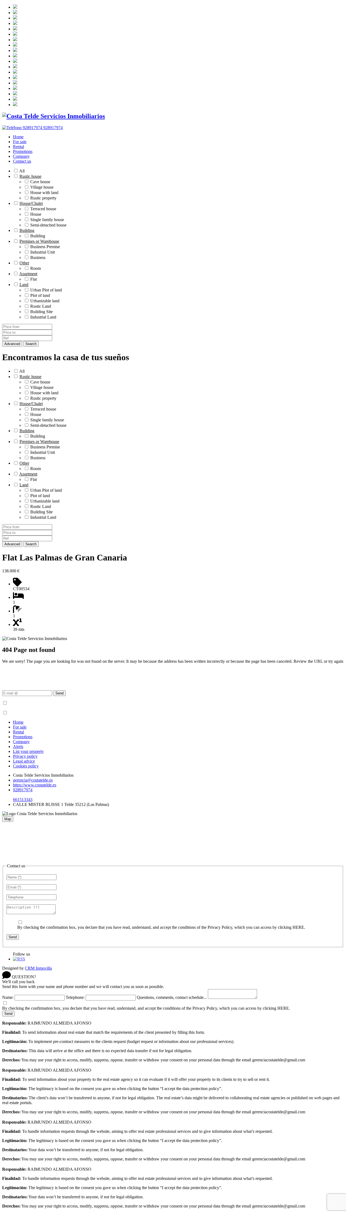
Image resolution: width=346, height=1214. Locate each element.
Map (7, 819)
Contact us (22, 161)
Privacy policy (25, 756)
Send (59, 693)
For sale (19, 141)
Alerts (18, 746)
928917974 (22, 790)
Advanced (12, 344)
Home (18, 136)
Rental (18, 146)
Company (21, 156)
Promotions (22, 151)
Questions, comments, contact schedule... (172, 997)
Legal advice (24, 761)
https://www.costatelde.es (34, 785)
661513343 (22, 799)
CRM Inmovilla (38, 968)
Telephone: (75, 997)
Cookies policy (26, 766)
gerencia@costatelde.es (33, 780)
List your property (28, 751)
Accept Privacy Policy (27, 703)
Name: (8, 997)
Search (30, 344)
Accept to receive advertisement (35, 713)
